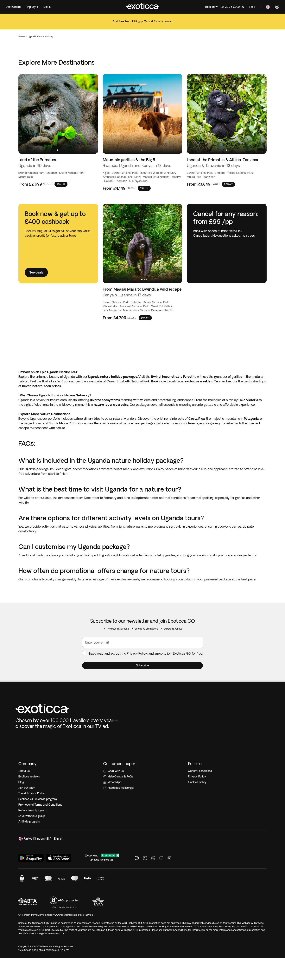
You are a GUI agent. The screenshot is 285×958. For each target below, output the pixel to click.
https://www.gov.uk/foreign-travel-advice (70, 915)
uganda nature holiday (40, 36)
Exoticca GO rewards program (37, 799)
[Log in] (277, 6)
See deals (142, 24)
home (21, 36)
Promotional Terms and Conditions (40, 804)
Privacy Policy (137, 653)
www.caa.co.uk (56, 933)
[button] (142, 665)
